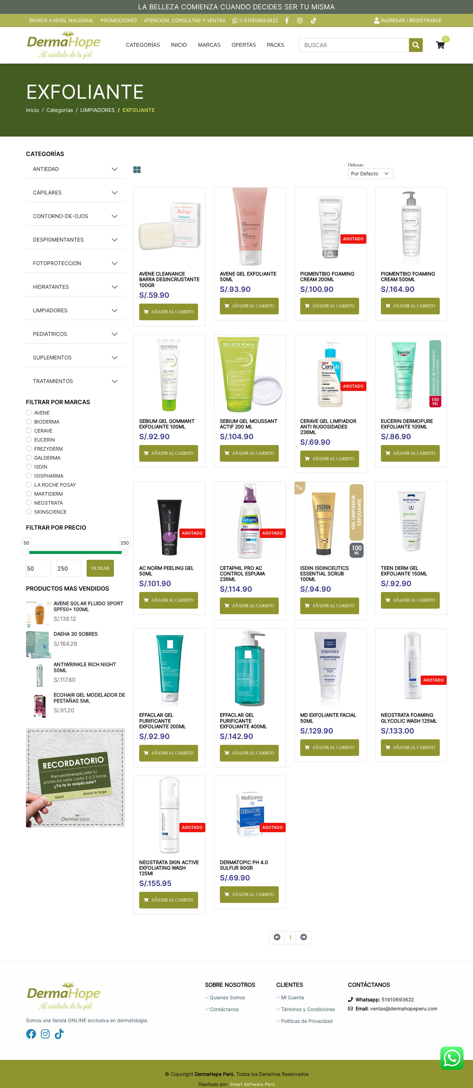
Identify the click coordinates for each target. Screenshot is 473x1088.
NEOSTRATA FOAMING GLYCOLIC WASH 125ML (409, 717)
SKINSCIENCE (50, 512)
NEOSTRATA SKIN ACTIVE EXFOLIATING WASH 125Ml (169, 868)
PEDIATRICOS (50, 334)
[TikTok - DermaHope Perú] (314, 20)
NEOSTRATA (48, 503)
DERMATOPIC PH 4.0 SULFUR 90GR (244, 865)
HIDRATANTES (51, 287)
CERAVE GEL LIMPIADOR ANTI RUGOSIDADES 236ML (328, 426)
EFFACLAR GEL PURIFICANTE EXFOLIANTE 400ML (243, 720)
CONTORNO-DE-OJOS (60, 216)
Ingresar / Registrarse (411, 20)
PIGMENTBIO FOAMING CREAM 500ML (408, 276)
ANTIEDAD (46, 169)
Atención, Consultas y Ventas (184, 20)
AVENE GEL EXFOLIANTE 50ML (248, 276)
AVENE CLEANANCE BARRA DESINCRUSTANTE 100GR (169, 279)
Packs (275, 45)
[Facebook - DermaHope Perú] (288, 20)
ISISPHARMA (48, 476)
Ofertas (244, 45)
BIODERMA (46, 422)
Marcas (209, 45)
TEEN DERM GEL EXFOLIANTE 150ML (404, 570)
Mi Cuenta (292, 997)
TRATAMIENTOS (53, 381)
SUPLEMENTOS (52, 357)
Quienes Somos (227, 997)
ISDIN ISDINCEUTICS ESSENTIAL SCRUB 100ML (324, 573)
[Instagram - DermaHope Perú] (300, 20)
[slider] (26, 552)
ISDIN (40, 467)
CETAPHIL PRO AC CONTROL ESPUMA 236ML (242, 573)
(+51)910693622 (258, 20)
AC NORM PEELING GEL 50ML (166, 570)
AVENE (42, 413)
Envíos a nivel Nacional (61, 20)
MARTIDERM (48, 494)
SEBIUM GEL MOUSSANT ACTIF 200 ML (248, 423)
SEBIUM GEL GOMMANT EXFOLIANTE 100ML (167, 423)
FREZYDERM (48, 449)
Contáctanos (224, 1009)
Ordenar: (356, 164)
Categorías (143, 45)
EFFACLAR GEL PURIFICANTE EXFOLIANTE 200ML (162, 720)
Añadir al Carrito (172, 312)
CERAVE (43, 431)
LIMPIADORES (97, 110)
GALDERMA (47, 458)
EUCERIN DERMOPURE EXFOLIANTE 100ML (407, 423)
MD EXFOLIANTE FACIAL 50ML (328, 717)
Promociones (119, 20)
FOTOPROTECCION (57, 263)
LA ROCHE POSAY (55, 485)
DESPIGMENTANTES (58, 239)
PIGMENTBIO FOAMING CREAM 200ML (327, 276)
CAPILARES (47, 192)
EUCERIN (44, 440)
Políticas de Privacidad (307, 1021)
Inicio (179, 45)
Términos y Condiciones (308, 1009)
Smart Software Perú (252, 1084)
